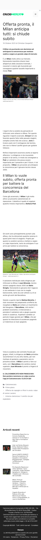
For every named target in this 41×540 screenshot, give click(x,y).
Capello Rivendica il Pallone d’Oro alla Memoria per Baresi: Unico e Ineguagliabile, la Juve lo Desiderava (20, 495)
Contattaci (34, 525)
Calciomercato (10, 384)
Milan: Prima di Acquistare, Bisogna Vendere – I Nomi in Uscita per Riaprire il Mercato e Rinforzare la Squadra (20, 484)
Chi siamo (6, 537)
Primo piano (9, 387)
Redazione (14, 537)
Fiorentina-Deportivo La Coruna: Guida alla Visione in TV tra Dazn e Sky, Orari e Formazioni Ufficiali (20, 437)
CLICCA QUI (26, 379)
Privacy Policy (24, 537)
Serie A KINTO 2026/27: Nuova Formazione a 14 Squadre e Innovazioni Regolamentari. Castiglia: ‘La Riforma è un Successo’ (20, 459)
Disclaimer (34, 537)
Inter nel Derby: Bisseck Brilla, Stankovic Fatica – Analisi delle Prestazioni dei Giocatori (20, 447)
